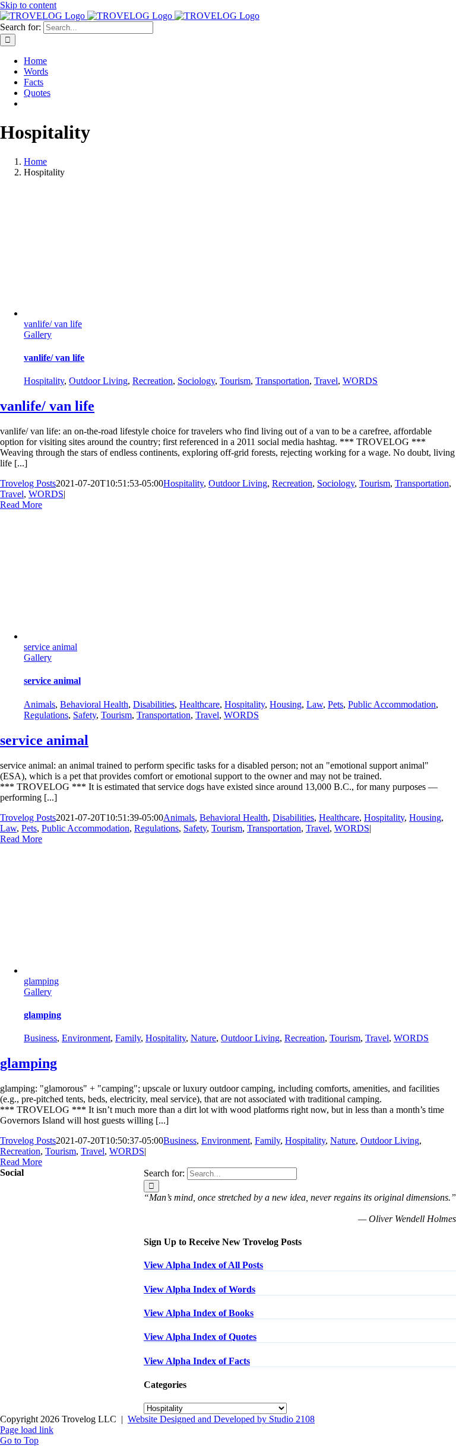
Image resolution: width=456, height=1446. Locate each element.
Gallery (38, 334)
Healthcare (199, 704)
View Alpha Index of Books (199, 1313)
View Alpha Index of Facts (197, 1361)
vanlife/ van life (53, 324)
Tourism (235, 381)
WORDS (360, 381)
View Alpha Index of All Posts (203, 1265)
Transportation (282, 381)
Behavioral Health (94, 704)
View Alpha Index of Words (199, 1289)
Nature (203, 1038)
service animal (50, 647)
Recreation (152, 381)
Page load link (26, 1430)
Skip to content (28, 5)
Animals (39, 704)
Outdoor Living (98, 381)
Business (40, 1038)
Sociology (196, 381)
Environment (86, 1038)
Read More (21, 505)
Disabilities (154, 704)
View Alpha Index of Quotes (200, 1337)
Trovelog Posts (28, 483)
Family (128, 1038)
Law (314, 704)
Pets (335, 704)
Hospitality (44, 381)
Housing (286, 704)
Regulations (46, 715)
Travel (326, 381)
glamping (41, 981)
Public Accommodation (392, 704)
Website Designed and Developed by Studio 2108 (221, 1419)
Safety (84, 715)
